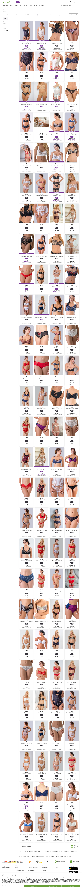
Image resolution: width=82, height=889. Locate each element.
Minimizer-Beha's (61, 854)
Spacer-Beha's (63, 856)
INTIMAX (69, 856)
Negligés (26, 851)
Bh (71, 851)
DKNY (49, 854)
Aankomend (57, 869)
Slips (67, 854)
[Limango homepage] (6, 2)
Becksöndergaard (73, 854)
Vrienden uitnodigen (6, 867)
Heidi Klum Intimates (53, 851)
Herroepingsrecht (31, 870)
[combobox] (69, 5)
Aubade (27, 854)
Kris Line (60, 851)
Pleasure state (39, 854)
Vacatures (3, 869)
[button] (76, 2)
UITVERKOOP (5, 30)
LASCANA (21, 851)
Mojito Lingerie (67, 851)
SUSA (46, 851)
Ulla (43, 851)
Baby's (43, 869)
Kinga (52, 854)
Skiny (56, 854)
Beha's (35, 856)
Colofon (16, 867)
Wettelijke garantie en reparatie (34, 872)
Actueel (56, 867)
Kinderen (44, 870)
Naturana (31, 851)
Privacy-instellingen (19, 872)
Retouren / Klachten (32, 869)
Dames (4, 25)
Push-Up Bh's (22, 854)
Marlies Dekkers (41, 856)
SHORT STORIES (37, 851)
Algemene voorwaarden (19, 870)
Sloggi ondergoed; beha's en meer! (26, 856)
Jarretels (44, 854)
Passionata (32, 854)
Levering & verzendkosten (33, 867)
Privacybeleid (17, 869)
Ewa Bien (57, 856)
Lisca (47, 856)
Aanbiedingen (45, 867)
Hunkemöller (51, 856)
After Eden (75, 851)
